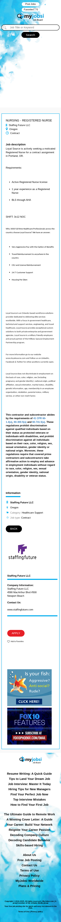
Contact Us (29, 865)
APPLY (16, 633)
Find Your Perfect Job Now (29, 794)
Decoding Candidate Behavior (29, 840)
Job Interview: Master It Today (29, 784)
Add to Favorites (17, 641)
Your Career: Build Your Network (29, 824)
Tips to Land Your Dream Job (29, 778)
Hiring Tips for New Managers (29, 789)
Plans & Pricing (29, 886)
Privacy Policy (29, 875)
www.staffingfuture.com (20, 609)
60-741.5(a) (38, 422)
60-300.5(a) (20, 422)
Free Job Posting (29, 860)
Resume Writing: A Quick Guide (29, 773)
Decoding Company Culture (29, 835)
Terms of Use (29, 870)
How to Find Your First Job (29, 804)
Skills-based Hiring (29, 845)
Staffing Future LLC (18, 576)
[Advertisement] (30, 69)
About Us (29, 855)
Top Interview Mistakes (29, 799)
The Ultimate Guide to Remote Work (29, 814)
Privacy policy (37, 912)
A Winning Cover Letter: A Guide (29, 819)
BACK (13, 528)
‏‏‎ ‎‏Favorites (30, 9)
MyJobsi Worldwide (29, 880)
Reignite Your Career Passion (29, 829)
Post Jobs (30, 4)
